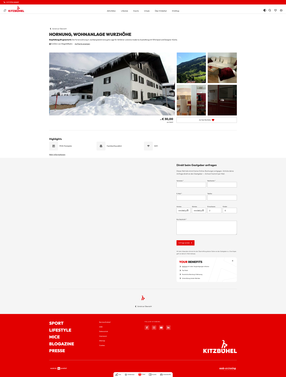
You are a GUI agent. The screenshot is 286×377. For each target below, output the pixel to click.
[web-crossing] (227, 368)
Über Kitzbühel (161, 11)
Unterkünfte (167, 374)
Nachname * (211, 181)
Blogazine (61, 343)
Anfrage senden (184, 243)
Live (119, 374)
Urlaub (146, 11)
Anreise (179, 206)
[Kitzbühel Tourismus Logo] (16, 9)
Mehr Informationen (57, 154)
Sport (56, 323)
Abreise (194, 206)
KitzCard (184, 266)
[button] (5, 10)
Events (136, 11)
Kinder (225, 206)
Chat (143, 374)
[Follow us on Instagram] (154, 327)
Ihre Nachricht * (182, 219)
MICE (54, 337)
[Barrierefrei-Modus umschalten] (265, 10)
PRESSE (57, 350)
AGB (100, 327)
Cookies (102, 345)
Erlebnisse (131, 374)
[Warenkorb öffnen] (281, 10)
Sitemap (102, 341)
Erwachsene (211, 206)
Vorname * (180, 181)
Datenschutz (103, 331)
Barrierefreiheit (104, 322)
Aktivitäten (111, 11)
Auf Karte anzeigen (82, 44)
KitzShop (175, 11)
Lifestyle (124, 11)
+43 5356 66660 (12, 2)
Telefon (209, 193)
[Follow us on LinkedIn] (168, 327)
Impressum (103, 336)
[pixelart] (58, 368)
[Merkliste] (275, 10)
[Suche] (269, 10)
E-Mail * (179, 193)
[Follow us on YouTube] (161, 327)
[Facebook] (147, 327)
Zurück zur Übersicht (59, 29)
